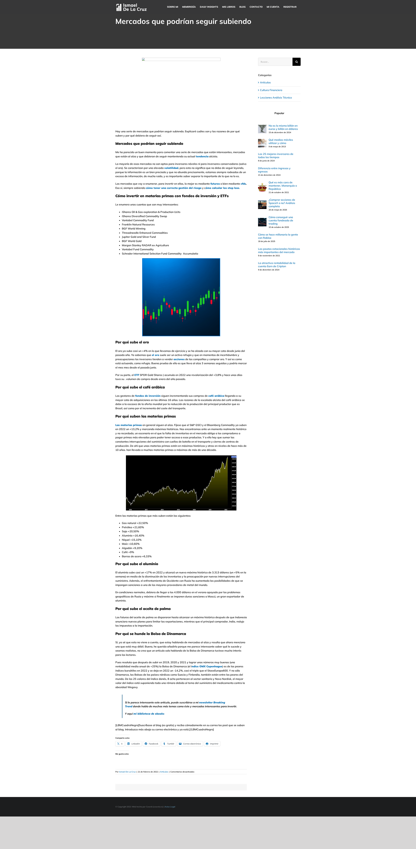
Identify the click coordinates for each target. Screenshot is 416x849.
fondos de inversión (148, 395)
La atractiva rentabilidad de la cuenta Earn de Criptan (276, 264)
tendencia (202, 156)
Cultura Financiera (271, 90)
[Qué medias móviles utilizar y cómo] (262, 141)
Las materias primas (128, 425)
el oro (155, 355)
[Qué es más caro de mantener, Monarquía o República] (262, 185)
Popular (279, 113)
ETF (136, 375)
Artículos (164, 772)
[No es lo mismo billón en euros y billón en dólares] (262, 126)
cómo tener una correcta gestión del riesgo (174, 187)
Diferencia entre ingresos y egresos (274, 170)
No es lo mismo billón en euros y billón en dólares (283, 127)
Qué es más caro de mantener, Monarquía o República (283, 185)
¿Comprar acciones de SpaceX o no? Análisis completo (282, 203)
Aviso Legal (170, 806)
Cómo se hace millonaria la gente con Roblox (278, 236)
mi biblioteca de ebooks (148, 713)
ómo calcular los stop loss (222, 187)
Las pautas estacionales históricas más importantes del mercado (279, 250)
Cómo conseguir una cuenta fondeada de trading (281, 220)
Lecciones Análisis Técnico (276, 97)
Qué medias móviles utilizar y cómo (281, 141)
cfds (243, 183)
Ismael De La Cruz (127, 772)
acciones (179, 359)
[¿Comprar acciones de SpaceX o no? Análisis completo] (262, 202)
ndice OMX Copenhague (207, 666)
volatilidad (171, 168)
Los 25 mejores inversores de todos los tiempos (275, 155)
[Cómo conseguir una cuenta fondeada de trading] (262, 220)
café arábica (216, 395)
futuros (215, 183)
